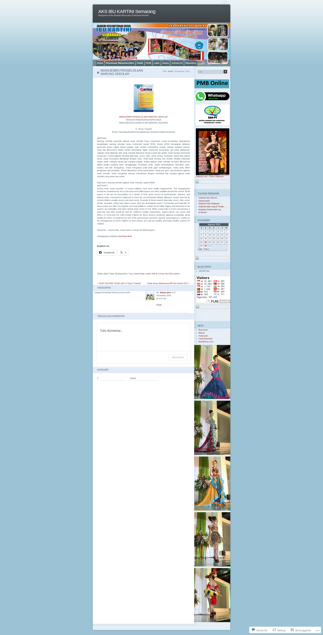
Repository (190, 63)
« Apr (200, 249)
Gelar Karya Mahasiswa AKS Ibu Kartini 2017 (167, 283)
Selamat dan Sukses (208, 198)
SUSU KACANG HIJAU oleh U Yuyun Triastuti (120, 283)
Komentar (178, 357)
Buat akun (203, 330)
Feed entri (203, 336)
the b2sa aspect (172, 273)
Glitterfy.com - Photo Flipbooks (210, 176)
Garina (165, 63)
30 (205, 246)
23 (205, 242)
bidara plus (165, 292)
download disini (125, 236)
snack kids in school (155, 273)
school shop (138, 273)
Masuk (202, 333)
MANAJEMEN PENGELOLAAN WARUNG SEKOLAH (143, 117)
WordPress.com (206, 341)
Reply (159, 305)
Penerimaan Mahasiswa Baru (120, 63)
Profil (148, 63)
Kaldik (140, 63)
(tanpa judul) (204, 201)
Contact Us (177, 63)
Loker (156, 63)
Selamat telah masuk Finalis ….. (213, 206)
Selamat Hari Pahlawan (209, 203)
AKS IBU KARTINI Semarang (126, 11)
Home (100, 63)
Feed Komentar (206, 338)
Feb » (206, 249)
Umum (133, 378)
